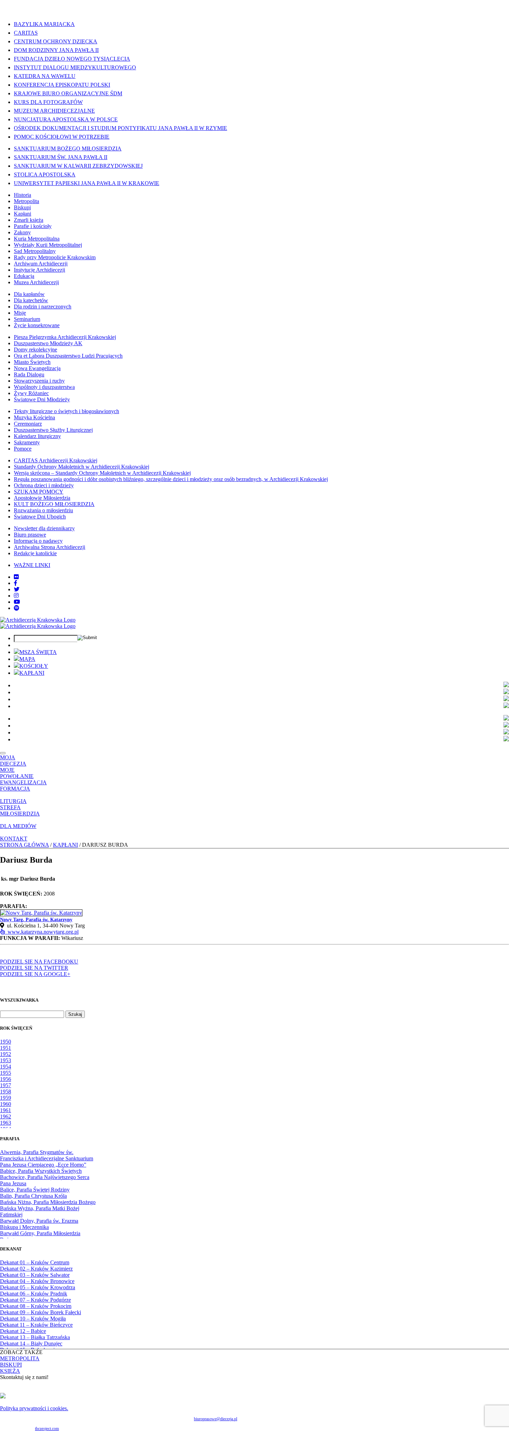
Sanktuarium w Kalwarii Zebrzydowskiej (78, 166)
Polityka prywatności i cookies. (34, 1408)
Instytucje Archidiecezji (39, 270)
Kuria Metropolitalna (37, 239)
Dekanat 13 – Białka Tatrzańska (35, 1337)
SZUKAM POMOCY (38, 492)
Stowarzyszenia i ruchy (39, 381)
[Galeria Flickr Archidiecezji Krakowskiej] (16, 577)
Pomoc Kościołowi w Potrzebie (61, 137)
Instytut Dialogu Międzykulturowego (75, 67)
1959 (5, 1098)
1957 (5, 1085)
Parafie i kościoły (33, 226)
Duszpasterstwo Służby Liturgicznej (53, 430)
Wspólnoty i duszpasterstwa (44, 387)
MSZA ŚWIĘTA (38, 652)
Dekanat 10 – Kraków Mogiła (33, 1318)
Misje (20, 313)
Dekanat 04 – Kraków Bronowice (37, 1281)
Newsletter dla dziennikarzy (44, 528)
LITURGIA (13, 801)
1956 (5, 1079)
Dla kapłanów (29, 294)
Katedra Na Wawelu (44, 76)
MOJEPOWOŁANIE (17, 773)
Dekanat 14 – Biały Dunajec (31, 1343)
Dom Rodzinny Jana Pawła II (56, 50)
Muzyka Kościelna (34, 417)
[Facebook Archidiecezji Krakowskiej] (15, 583)
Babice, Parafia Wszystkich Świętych (41, 1171)
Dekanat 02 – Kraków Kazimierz (36, 1269)
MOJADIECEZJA (13, 760)
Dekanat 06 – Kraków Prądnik (33, 1294)
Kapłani (22, 214)
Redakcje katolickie (35, 553)
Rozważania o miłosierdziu (43, 510)
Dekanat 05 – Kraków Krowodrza (37, 1287)
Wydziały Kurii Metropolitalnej (48, 245)
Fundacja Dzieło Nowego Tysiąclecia (72, 59)
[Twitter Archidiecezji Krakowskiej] (16, 589)
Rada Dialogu (29, 374)
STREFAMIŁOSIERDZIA (20, 810)
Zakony (22, 232)
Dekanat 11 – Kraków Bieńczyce (36, 1325)
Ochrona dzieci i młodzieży (44, 485)
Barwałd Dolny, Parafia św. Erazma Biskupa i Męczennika (39, 1224)
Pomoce (23, 449)
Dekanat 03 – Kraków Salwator (35, 1275)
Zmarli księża (28, 220)
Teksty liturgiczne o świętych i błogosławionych (66, 411)
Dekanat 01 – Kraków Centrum (34, 1262)
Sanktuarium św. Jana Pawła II (60, 157)
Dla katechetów (31, 300)
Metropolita (26, 201)
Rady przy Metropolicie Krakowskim (55, 257)
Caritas (26, 33)
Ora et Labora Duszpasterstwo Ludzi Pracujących (68, 356)
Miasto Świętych (32, 362)
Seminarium (27, 319)
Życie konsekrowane (37, 325)
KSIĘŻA (10, 1371)
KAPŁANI (31, 673)
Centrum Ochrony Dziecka (55, 41)
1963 (5, 1123)
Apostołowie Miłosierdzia (42, 498)
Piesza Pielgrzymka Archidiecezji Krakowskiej (65, 337)
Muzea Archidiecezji (36, 282)
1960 (5, 1104)
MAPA (27, 659)
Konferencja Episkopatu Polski (62, 85)
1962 (5, 1116)
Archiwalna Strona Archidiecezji (49, 547)
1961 (5, 1110)
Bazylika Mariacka (44, 24)
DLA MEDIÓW (18, 826)
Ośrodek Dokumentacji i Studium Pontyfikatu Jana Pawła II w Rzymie (120, 128)
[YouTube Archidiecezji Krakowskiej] (17, 602)
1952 (5, 1054)
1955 (5, 1073)
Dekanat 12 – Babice (23, 1331)
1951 (5, 1048)
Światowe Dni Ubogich (40, 517)
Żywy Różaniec (31, 393)
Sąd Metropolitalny (35, 251)
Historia (22, 195)
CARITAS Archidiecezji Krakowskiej (55, 460)
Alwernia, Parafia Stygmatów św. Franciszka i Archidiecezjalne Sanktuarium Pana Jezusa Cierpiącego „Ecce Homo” (46, 1158)
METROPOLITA (19, 1358)
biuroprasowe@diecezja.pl (215, 1418)
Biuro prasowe (30, 535)
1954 (5, 1067)
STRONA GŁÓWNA (24, 845)
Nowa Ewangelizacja (37, 368)
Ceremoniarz (28, 424)
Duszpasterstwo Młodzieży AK (48, 343)
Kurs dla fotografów (48, 102)
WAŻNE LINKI (32, 565)
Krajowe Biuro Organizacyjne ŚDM (68, 93)
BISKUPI (11, 1365)
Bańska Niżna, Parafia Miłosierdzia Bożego (48, 1202)
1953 (5, 1060)
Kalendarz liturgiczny (37, 436)
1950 (5, 1042)
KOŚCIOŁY (33, 666)
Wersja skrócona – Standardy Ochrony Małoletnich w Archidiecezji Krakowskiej (102, 473)
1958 (5, 1091)
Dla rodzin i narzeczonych (42, 306)
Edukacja (24, 276)
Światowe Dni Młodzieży (42, 399)
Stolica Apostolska (44, 174)
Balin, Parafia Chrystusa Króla (33, 1196)
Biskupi (22, 207)
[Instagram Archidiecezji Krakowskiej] (16, 596)
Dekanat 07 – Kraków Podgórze (35, 1300)
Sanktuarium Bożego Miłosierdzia (68, 148)
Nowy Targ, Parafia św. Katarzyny (36, 919)
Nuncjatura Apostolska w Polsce (66, 119)
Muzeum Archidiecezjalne (54, 111)
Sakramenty (27, 442)
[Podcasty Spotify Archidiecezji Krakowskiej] (16, 608)
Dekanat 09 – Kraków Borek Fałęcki (40, 1312)
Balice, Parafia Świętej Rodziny (35, 1190)
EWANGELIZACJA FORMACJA (23, 785)
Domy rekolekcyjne (35, 349)
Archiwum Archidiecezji (41, 264)
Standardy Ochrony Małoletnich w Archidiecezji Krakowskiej (81, 467)
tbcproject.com (47, 1428)
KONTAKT (13, 838)
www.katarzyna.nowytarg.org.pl (42, 932)
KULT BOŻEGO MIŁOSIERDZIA (54, 504)
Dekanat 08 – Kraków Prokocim (35, 1306)
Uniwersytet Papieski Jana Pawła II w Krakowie (86, 183)
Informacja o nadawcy (38, 541)
